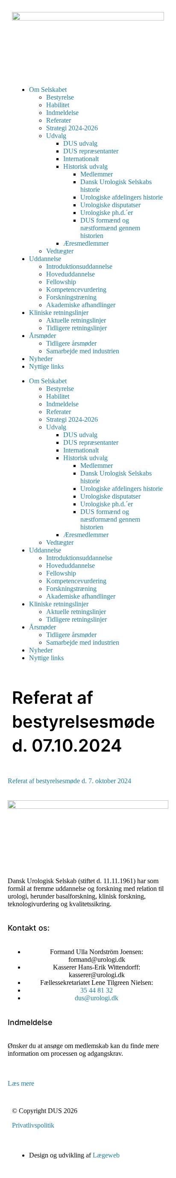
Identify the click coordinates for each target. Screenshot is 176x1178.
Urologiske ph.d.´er (106, 212)
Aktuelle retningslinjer (76, 320)
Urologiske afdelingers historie (121, 197)
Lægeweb (106, 1155)
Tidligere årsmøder (71, 343)
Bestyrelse (60, 97)
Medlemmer (96, 174)
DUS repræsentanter (90, 151)
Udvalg (56, 135)
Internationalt (81, 158)
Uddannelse (45, 258)
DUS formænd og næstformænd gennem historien (110, 228)
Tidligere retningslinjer (76, 328)
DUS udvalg (80, 143)
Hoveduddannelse (70, 274)
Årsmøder (42, 335)
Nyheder (41, 358)
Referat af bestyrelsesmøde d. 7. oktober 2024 (69, 780)
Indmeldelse (62, 112)
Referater (58, 120)
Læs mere (21, 1083)
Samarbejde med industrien (82, 351)
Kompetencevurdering (76, 289)
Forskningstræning (71, 297)
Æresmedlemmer (86, 243)
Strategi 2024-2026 (72, 128)
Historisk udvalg (85, 166)
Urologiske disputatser (110, 205)
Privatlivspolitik (33, 1125)
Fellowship (61, 281)
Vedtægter (59, 251)
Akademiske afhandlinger (80, 304)
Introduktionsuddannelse (79, 266)
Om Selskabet (48, 89)
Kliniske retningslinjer (58, 312)
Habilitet (57, 105)
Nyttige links (46, 366)
